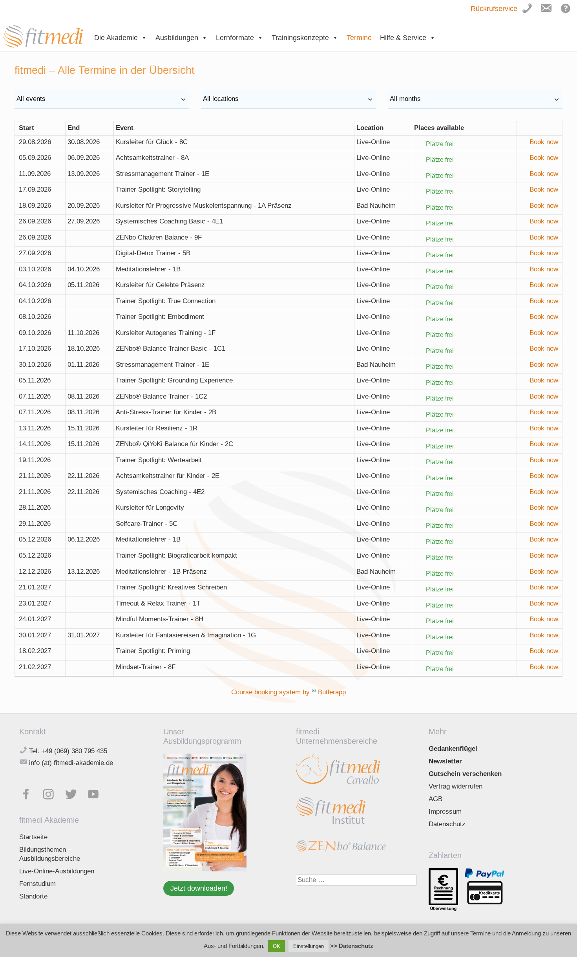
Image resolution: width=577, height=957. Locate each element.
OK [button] (276, 946)
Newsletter (445, 761)
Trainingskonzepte (300, 38)
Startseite (33, 837)
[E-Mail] (548, 12)
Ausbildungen (176, 38)
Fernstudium (37, 883)
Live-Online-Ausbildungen (56, 871)
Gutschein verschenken (465, 774)
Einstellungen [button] (308, 946)
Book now (544, 142)
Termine (359, 38)
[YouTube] (97, 792)
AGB (435, 799)
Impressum (445, 811)
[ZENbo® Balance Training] (340, 850)
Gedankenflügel (453, 748)
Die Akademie (116, 38)
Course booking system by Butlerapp (288, 692)
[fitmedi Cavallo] (338, 785)
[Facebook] (29, 792)
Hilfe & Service (403, 38)
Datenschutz (447, 824)
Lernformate (235, 38)
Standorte (33, 896)
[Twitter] (74, 792)
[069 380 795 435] (530, 12)
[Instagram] (52, 792)
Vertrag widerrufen (455, 786)
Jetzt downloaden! (198, 888)
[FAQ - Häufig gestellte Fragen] (568, 12)
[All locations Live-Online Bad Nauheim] (288, 99)
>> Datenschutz (351, 945)
